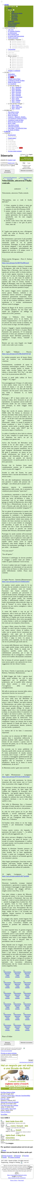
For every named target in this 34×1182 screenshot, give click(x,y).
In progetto (15, 19)
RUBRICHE (8, 110)
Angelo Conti (12, 160)
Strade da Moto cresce (14, 82)
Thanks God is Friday (14, 79)
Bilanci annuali (12, 56)
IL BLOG (7, 131)
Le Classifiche (12, 84)
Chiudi (28, 168)
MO (11, 77)
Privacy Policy (13, 1180)
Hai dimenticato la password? (26, 1062)
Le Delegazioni (12, 33)
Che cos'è (11, 29)
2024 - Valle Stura (17, 107)
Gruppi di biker (12, 24)
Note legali (21, 1180)
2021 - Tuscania (16, 93)
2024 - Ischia (15, 98)
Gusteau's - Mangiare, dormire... (17, 117)
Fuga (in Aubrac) (6, 1112)
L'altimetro (11, 21)
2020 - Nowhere (16, 92)
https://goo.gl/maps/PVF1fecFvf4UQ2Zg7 (16, 777)
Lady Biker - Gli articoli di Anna (17, 128)
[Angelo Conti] (24, 154)
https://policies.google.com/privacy (17, 1177)
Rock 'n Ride (12, 123)
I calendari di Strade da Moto (16, 80)
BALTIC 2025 (5, 1099)
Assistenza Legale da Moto (15, 120)
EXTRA (7, 72)
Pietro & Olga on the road (15, 121)
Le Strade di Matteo (13, 130)
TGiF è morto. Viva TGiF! (8, 1108)
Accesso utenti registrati (15, 151)
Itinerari (10, 10)
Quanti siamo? (12, 138)
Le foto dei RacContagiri (15, 103)
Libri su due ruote (13, 113)
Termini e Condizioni (14, 70)
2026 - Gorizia (16, 102)
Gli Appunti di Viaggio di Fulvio (17, 118)
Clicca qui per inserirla (6, 1050)
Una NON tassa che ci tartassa (9, 1105)
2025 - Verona (16, 108)
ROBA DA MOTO (10, 6)
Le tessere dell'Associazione (16, 36)
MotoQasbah (11, 26)
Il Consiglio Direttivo (14, 31)
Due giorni (15, 16)
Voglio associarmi (13, 38)
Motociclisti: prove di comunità (9, 1102)
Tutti (13, 11)
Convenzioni (11, 49)
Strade (10, 8)
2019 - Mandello (16, 90)
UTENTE (7, 133)
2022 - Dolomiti (16, 95)
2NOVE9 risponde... (14, 126)
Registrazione (12, 135)
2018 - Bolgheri (16, 89)
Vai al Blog (4, 1114)
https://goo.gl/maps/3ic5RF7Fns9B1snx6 (15, 263)
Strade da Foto (12, 75)
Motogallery (11, 74)
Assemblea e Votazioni (14, 39)
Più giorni (14, 18)
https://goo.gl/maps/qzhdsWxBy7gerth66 (15, 876)
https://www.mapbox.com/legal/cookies (17, 1175)
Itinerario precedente (7, 171)
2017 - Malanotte (16, 87)
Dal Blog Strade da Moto (8, 1092)
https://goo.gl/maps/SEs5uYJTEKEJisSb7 (16, 581)
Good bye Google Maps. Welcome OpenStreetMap (15, 1095)
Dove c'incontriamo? (14, 23)
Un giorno (14, 15)
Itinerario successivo (26, 170)
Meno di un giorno (17, 13)
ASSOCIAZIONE (10, 28)
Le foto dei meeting (13, 85)
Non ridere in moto (13, 112)
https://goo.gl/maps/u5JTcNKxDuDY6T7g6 (16, 354)
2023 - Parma (15, 105)
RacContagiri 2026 (13, 34)
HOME (6, 5)
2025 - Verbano (16, 100)
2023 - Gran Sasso (17, 97)
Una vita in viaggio (13, 125)
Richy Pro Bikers (13, 115)
